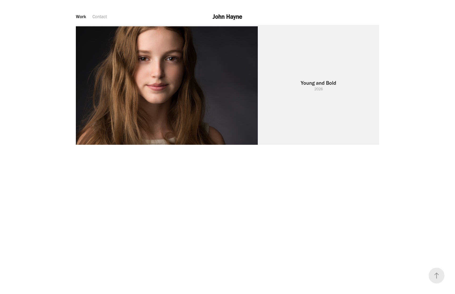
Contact (99, 16)
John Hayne (227, 16)
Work (81, 16)
